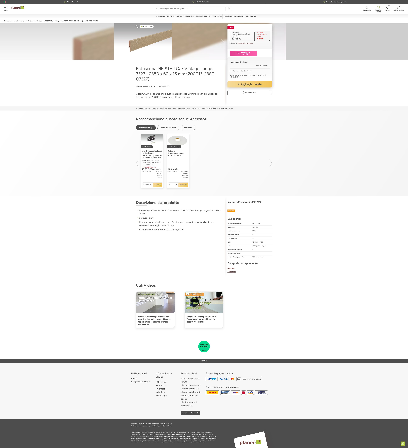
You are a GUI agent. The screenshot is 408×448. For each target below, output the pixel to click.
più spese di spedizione (245, 43)
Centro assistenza (190, 378)
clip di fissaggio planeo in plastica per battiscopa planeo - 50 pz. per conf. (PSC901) (152, 154)
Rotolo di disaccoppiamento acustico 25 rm (176, 153)
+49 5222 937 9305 (202, 2)
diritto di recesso (148, 442)
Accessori (23, 21)
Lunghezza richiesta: (239, 62)
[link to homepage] (17, 7)
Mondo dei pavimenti (11, 21)
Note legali (162, 395)
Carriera (161, 392)
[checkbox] (241, 71)
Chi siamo (162, 382)
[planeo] (250, 442)
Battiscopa (31, 21)
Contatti (161, 388)
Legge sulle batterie (191, 392)
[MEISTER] (249, 210)
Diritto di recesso (190, 388)
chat (72, 2)
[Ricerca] (157, 9)
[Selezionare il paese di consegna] (5, 2)
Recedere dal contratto (190, 413)
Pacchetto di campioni (336, 2)
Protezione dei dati (191, 385)
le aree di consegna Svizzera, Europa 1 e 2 (177, 434)
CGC (184, 382)
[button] (5, 2)
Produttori (162, 385)
